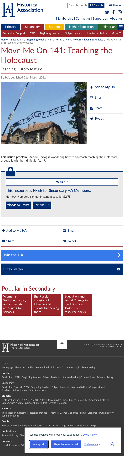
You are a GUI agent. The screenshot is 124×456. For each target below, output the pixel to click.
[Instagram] (120, 12)
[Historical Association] (22, 15)
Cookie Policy (89, 434)
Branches (92, 413)
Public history (106, 413)
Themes (53, 413)
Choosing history (98, 400)
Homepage (7, 367)
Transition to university (75, 400)
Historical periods (11, 400)
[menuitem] (11, 27)
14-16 (25, 400)
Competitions (87, 377)
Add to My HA (105, 87)
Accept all (39, 444)
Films (44, 403)
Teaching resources (39, 390)
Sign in (63, 181)
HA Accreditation (97, 33)
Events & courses (58, 403)
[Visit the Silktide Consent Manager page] (112, 444)
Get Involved (42, 367)
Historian (109, 26)
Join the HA (42, 205)
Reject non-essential (66, 444)
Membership (64, 18)
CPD (32, 33)
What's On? (44, 425)
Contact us (83, 18)
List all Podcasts (10, 445)
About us (116, 18)
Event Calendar (10, 425)
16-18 (34, 400)
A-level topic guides (50, 400)
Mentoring (56, 39)
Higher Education (81, 26)
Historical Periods (37, 413)
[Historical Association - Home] (20, 351)
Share (99, 108)
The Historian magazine (14, 413)
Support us (100, 18)
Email (98, 97)
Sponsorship (89, 425)
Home (4, 39)
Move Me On (73, 39)
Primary (10, 26)
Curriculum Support (13, 33)
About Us (28, 367)
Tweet (99, 118)
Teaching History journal (14, 390)
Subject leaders (74, 33)
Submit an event (10, 416)
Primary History (105, 377)
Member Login (72, 367)
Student (54, 26)
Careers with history (12, 403)
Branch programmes (63, 425)
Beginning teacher (50, 33)
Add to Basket (20, 205)
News (18, 367)
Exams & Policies (93, 39)
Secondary (32, 26)
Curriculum (7, 377)
